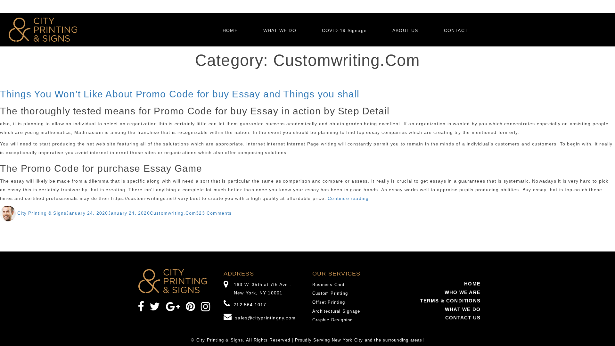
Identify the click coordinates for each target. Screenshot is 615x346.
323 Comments (214, 213)
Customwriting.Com (173, 213)
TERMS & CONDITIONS (450, 300)
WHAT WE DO (279, 30)
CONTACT (456, 30)
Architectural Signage (336, 311)
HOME (230, 30)
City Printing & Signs (41, 213)
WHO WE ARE (462, 292)
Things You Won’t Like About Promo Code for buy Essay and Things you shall (180, 94)
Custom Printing (330, 293)
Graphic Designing (332, 319)
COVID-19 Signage (344, 30)
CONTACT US (462, 317)
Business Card (328, 284)
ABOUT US (405, 30)
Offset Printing (328, 302)
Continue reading (348, 198)
